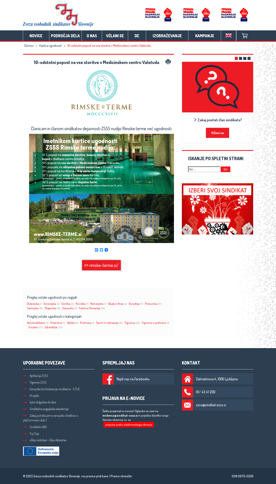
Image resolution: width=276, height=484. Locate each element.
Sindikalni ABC (38, 427)
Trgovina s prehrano (155, 323)
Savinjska (35, 308)
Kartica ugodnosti (50, 46)
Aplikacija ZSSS (39, 376)
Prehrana (87, 323)
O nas (92, 35)
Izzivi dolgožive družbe (43, 402)
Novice (35, 35)
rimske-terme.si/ (103, 265)
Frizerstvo (58, 323)
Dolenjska (34, 304)
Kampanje (204, 35)
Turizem (35, 327)
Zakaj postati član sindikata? (219, 120)
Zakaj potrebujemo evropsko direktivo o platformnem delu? (50, 418)
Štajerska (52, 308)
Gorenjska (52, 304)
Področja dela (65, 35)
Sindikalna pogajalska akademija (49, 409)
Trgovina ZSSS (38, 382)
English (228, 35)
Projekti (34, 396)
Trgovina (132, 323)
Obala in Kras (117, 304)
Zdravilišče (53, 327)
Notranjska (98, 304)
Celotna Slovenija (92, 308)
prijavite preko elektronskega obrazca (128, 424)
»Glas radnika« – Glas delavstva (48, 440)
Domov (29, 46)
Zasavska (69, 308)
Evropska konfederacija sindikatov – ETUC (55, 389)
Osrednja (136, 304)
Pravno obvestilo (121, 476)
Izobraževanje (167, 35)
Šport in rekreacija (109, 323)
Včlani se (115, 35)
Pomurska (153, 304)
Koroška (82, 304)
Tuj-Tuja (34, 434)
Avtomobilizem (38, 323)
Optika (72, 323)
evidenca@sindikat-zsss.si (120, 415)
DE (137, 35)
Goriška (67, 304)
